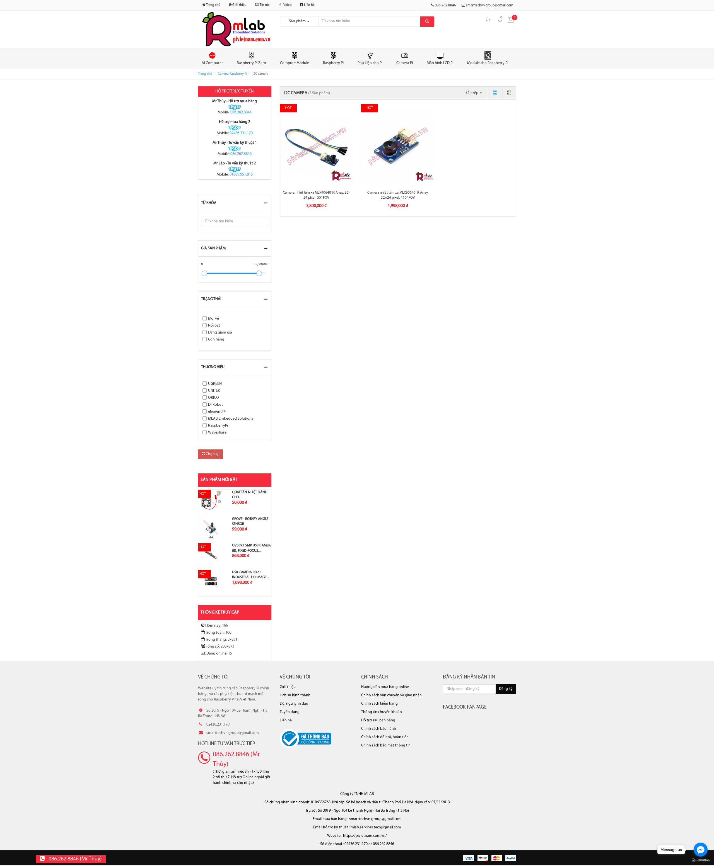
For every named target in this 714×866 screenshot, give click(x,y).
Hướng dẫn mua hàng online (385, 687)
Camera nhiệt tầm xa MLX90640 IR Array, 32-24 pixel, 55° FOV (316, 195)
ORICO (213, 398)
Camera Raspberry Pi (232, 74)
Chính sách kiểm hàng (379, 704)
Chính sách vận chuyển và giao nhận (391, 695)
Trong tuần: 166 (218, 633)
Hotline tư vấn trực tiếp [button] (226, 743)
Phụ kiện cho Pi (370, 63)
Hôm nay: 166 (216, 626)
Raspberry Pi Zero (251, 63)
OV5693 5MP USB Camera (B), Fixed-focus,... (252, 548)
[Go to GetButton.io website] (701, 860)
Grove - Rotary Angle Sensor (250, 521)
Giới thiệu (239, 5)
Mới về (213, 319)
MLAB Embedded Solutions (230, 419)
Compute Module (294, 63)
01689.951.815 (241, 174)
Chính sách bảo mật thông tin (386, 745)
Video (287, 5)
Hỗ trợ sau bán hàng (378, 720)
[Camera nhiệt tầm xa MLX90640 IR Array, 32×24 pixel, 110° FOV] (397, 146)
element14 (217, 412)
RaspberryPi (218, 426)
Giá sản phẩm (213, 248)
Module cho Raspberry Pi (487, 63)
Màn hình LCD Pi (440, 63)
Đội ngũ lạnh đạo (294, 704)
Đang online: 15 (219, 653)
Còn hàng (216, 339)
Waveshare (217, 432)
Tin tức (264, 5)
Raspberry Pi (333, 63)
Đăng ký (506, 689)
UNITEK (214, 391)
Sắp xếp (472, 93)
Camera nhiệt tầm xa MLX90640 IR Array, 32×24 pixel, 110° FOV (397, 195)
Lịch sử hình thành (295, 695)
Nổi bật (214, 325)
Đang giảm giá (220, 332)
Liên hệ (309, 5)
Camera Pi (404, 63)
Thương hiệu (213, 367)
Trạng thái (211, 299)
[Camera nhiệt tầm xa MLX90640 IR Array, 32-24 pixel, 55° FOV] (316, 146)
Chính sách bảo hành (378, 729)
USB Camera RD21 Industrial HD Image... (250, 574)
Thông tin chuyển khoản (381, 712)
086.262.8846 (241, 112)
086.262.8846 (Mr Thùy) (236, 759)
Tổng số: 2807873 (220, 646)
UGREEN (215, 384)
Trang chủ (212, 5)
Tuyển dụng (290, 712)
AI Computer (212, 63)
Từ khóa (208, 203)
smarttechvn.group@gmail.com (489, 5)
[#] (211, 501)
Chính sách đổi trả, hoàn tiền (385, 737)
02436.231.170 (241, 133)
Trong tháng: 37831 (221, 640)
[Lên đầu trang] (702, 384)
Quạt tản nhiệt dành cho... (249, 494)
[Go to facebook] (701, 850)
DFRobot (215, 405)
